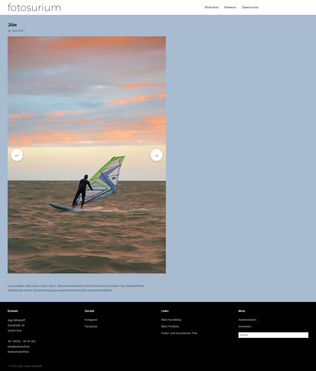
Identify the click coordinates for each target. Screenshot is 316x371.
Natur (44, 286)
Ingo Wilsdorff (128, 286)
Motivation (212, 7)
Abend (62, 286)
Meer (141, 286)
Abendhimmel (75, 286)
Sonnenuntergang (44, 290)
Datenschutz (250, 7)
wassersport (64, 290)
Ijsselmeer (112, 286)
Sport (52, 286)
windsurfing (94, 290)
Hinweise (230, 7)
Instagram (91, 319)
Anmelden (245, 326)
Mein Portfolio (170, 326)
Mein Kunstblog (171, 319)
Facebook (91, 326)
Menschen (32, 286)
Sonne (28, 290)
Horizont (100, 286)
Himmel (89, 286)
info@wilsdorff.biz (19, 346)
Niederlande (15, 290)
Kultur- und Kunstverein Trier (179, 333)
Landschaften (16, 286)
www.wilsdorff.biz (18, 351)
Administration (248, 319)
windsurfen (80, 290)
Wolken (107, 290)
